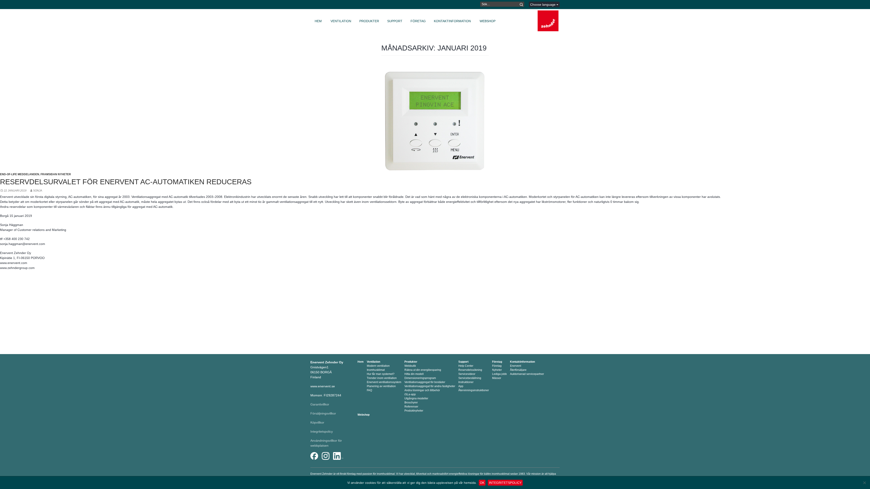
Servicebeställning (469, 378)
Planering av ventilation (381, 386)
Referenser (411, 406)
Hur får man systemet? (380, 374)
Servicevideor (466, 374)
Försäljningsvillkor (323, 413)
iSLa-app (410, 394)
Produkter (369, 21)
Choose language (543, 4)
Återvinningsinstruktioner (473, 390)
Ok (482, 482)
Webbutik (410, 365)
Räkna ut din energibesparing (422, 370)
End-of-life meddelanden (19, 174)
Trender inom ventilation (382, 378)
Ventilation (341, 21)
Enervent (515, 365)
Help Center (465, 365)
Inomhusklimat (376, 370)
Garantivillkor (319, 404)
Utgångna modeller (416, 398)
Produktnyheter (413, 410)
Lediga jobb (499, 374)
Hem (318, 21)
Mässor (496, 378)
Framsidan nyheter (56, 174)
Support (394, 21)
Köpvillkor (317, 422)
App (460, 386)
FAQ (369, 390)
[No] (864, 482)
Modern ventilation (378, 365)
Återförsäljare (518, 370)
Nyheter (497, 370)
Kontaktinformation (452, 21)
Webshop (487, 21)
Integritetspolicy (321, 431)
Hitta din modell (414, 374)
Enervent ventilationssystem (384, 382)
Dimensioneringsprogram (420, 378)
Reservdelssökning (470, 370)
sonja (37, 190)
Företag (418, 21)
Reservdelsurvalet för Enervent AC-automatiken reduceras (125, 182)
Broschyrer (411, 402)
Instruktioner (466, 382)
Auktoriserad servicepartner (527, 374)
